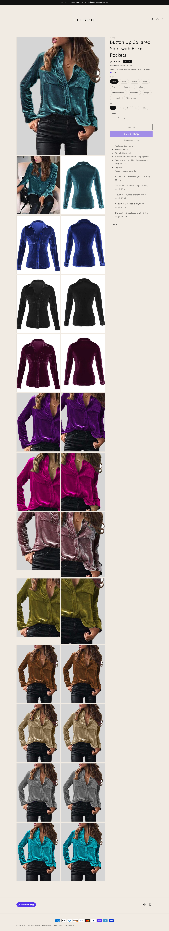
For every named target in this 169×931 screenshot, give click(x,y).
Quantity (113, 113)
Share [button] (115, 224)
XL (137, 108)
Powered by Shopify (33, 925)
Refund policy (46, 925)
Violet (116, 87)
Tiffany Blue (132, 98)
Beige (148, 93)
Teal (115, 82)
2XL (145, 108)
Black (136, 82)
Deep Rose (129, 87)
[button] (5, 19)
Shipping (113, 65)
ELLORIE (24, 925)
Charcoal (117, 98)
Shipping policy (70, 925)
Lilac (142, 87)
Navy (125, 82)
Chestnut (135, 93)
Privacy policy (58, 925)
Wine (146, 82)
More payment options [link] (131, 140)
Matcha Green (119, 93)
